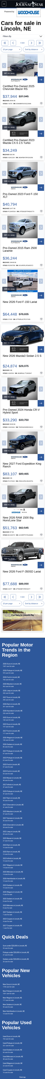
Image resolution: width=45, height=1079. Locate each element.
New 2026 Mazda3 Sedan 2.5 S (22, 355)
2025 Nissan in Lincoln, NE (12, 839)
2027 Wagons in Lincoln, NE (12, 866)
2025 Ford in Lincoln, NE (11, 766)
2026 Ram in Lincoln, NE (11, 705)
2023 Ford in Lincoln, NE (11, 772)
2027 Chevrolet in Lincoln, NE (13, 806)
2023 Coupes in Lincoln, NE (12, 920)
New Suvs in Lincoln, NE (11, 985)
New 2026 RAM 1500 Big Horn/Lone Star (18, 519)
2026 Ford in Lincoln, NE (11, 678)
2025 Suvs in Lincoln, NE (11, 719)
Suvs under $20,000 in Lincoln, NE (15, 947)
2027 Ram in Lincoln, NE (11, 799)
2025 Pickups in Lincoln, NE (12, 792)
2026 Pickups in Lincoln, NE (12, 672)
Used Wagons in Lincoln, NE (12, 1064)
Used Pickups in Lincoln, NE (12, 1044)
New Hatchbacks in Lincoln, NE (14, 1012)
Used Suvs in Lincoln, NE (11, 1037)
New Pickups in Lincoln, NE (12, 992)
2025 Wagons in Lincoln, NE (12, 893)
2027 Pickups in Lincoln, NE (12, 752)
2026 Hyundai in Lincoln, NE (12, 712)
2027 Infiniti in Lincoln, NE (12, 786)
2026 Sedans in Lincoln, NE (12, 745)
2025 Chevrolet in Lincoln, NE (13, 826)
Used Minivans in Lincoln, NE (13, 1058)
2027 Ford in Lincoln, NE (11, 732)
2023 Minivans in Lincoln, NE (13, 906)
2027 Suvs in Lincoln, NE (11, 698)
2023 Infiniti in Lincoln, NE (12, 860)
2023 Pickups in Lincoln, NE (12, 759)
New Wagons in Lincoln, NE (12, 999)
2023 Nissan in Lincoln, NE (12, 779)
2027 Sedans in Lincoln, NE (12, 913)
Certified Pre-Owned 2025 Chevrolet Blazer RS (18, 87)
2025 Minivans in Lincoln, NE (13, 873)
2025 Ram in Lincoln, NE (11, 853)
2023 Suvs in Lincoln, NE (11, 725)
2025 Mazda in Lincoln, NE (12, 813)
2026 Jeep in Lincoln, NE (11, 692)
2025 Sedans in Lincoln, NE (12, 900)
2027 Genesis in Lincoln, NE (12, 819)
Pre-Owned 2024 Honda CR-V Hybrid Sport (21, 411)
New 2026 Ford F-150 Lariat (20, 302)
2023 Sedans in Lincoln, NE (12, 886)
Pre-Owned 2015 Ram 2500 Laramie (20, 249)
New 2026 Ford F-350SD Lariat (22, 571)
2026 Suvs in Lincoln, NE (11, 665)
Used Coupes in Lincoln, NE (12, 1071)
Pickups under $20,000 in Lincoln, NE (16, 953)
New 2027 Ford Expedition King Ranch (22, 465)
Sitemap (22, 1077)
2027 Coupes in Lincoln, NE (12, 927)
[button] (4, 65)
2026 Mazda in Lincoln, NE (12, 685)
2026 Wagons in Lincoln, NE (12, 739)
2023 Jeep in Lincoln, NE (11, 833)
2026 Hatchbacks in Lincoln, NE (14, 880)
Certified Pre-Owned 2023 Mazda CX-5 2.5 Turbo (18, 141)
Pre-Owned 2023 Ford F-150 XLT (20, 195)
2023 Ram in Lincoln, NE (11, 846)
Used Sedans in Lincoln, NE (12, 1051)
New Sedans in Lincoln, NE (12, 1006)
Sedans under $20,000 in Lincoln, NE (16, 960)
